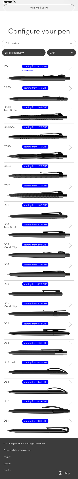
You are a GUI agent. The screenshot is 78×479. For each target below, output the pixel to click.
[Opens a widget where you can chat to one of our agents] (64, 473)
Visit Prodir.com (39, 7)
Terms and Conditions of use (17, 450)
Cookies (7, 463)
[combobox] (39, 43)
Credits (7, 470)
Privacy (7, 456)
